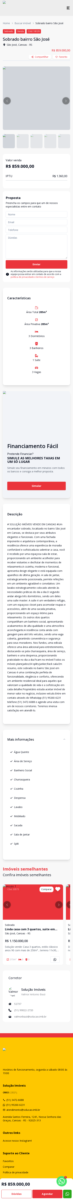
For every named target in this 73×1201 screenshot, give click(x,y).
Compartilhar (41, 56)
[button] (7, 100)
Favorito (63, 56)
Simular (36, 486)
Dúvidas (17, 1194)
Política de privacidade (15, 1172)
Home (6, 23)
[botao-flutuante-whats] (67, 1194)
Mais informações (20, 739)
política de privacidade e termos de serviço (32, 276)
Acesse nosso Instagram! (17, 1140)
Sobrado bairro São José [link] (49, 23)
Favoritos (8, 1161)
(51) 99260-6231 (15, 1105)
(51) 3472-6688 (15, 1100)
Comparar (8, 1166)
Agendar (47, 1194)
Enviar (36, 264)
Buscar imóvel (23, 23)
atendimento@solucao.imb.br (23, 1109)
